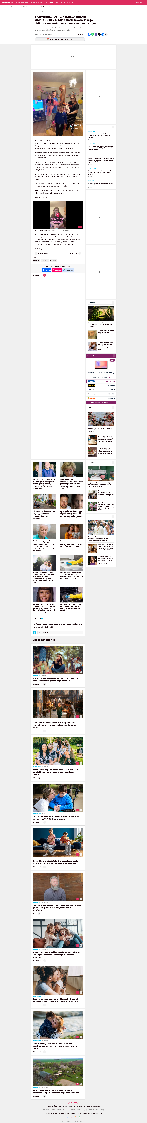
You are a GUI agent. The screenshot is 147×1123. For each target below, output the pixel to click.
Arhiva (101, 1113)
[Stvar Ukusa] (65, 1110)
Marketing (95, 1113)
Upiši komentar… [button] (43, 632)
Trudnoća (45, 260)
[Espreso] (59, 1110)
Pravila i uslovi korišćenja (57, 1113)
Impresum (47, 1113)
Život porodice (53, 11)
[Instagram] (71, 1117)
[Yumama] (5, 2)
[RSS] (75, 1117)
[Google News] (79, 1117)
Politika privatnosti (87, 1113)
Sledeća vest (74, 253)
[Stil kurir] (97, 1110)
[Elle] (85, 1110)
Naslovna (37, 11)
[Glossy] (102, 1110)
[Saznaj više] (113, 302)
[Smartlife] (91, 1110)
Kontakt (67, 1113)
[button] (80, 34)
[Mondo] (46, 1110)
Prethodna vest (43, 253)
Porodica (44, 11)
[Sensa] (79, 1110)
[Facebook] (67, 1117)
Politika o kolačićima (75, 1113)
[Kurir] (53, 1110)
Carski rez (36, 260)
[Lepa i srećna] (73, 1110)
